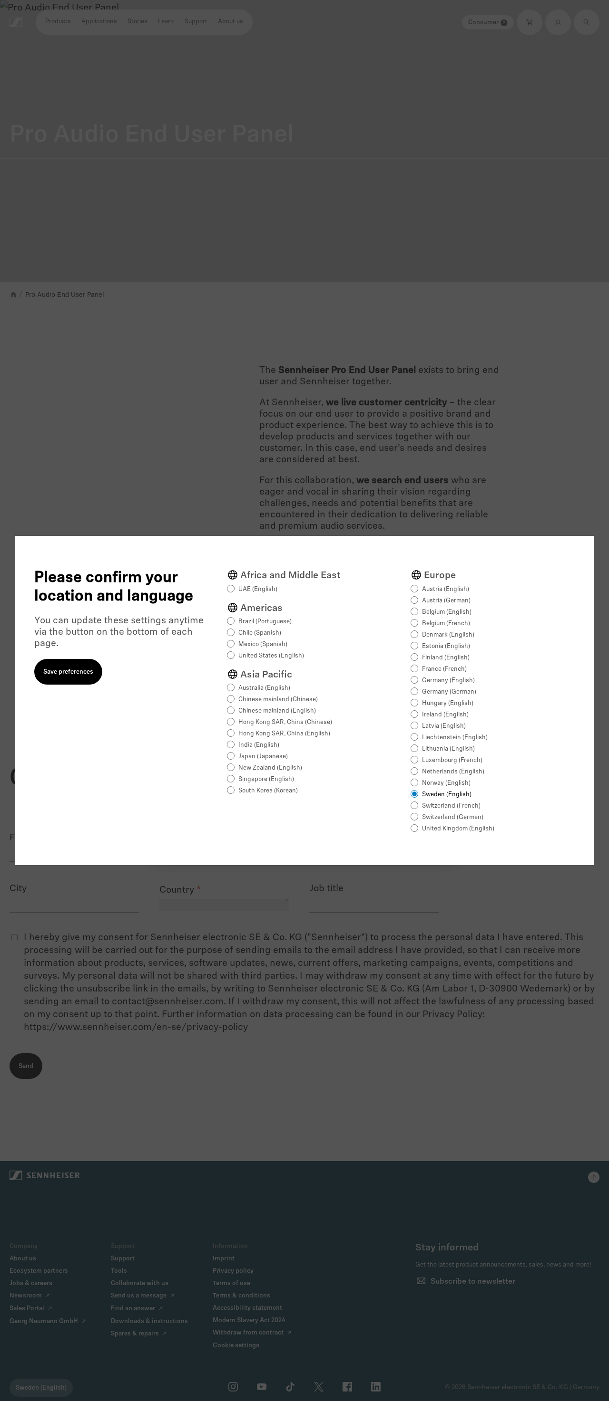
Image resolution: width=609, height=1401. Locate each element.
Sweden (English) (446, 794)
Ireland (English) (445, 715)
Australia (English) (264, 688)
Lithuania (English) (448, 749)
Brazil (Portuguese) (265, 622)
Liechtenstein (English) (455, 737)
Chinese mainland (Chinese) (278, 699)
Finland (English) (446, 658)
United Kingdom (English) (458, 829)
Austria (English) (445, 589)
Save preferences (68, 672)
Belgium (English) (446, 612)
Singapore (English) (266, 779)
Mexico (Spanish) (262, 644)
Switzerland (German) (452, 817)
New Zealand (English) (270, 768)
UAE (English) (257, 589)
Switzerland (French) (451, 806)
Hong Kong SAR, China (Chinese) (285, 722)
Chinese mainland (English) (277, 711)
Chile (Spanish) (259, 633)
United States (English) (271, 656)
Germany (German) (449, 692)
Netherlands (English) (453, 772)
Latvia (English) (444, 726)
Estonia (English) (446, 646)
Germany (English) (448, 680)
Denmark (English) (448, 635)
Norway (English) (446, 783)
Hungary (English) (447, 703)
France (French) (444, 669)
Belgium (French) (446, 623)
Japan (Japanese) (263, 756)
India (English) (258, 745)
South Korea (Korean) (268, 791)
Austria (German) (446, 601)
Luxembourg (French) (452, 760)
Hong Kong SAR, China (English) (284, 734)
